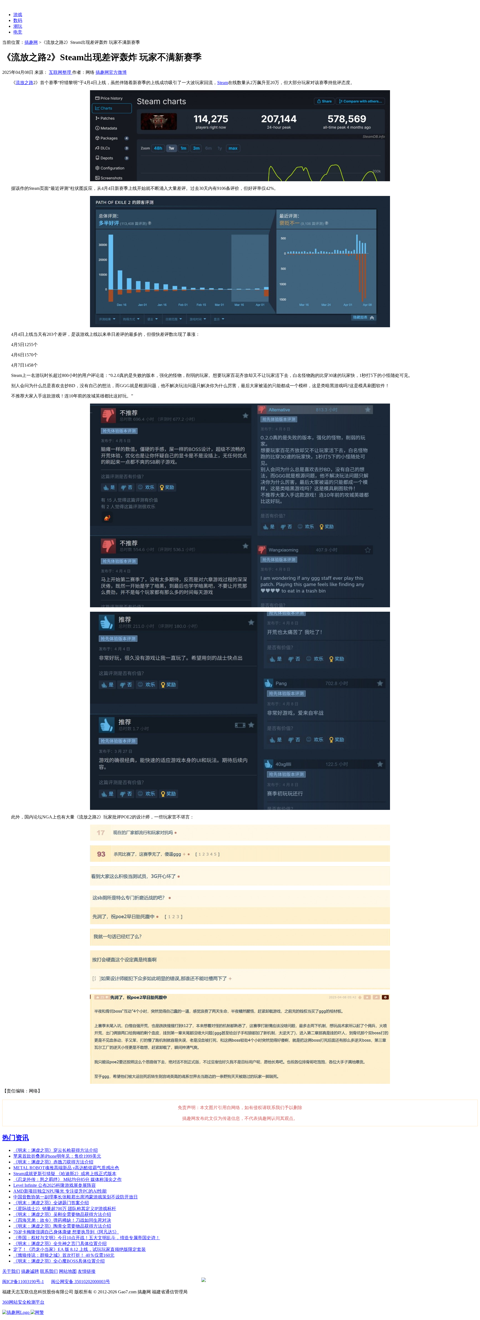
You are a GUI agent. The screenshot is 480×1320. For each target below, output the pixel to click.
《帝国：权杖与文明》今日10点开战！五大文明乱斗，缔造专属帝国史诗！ (86, 1237)
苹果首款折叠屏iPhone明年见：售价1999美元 (57, 1156)
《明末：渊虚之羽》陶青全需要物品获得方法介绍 (62, 1226)
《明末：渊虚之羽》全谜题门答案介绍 (51, 1202)
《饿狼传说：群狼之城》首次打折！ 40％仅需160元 (63, 1255)
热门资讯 (15, 1137)
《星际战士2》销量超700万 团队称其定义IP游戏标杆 (64, 1208)
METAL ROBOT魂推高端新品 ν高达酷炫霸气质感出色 (66, 1167)
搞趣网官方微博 (111, 72)
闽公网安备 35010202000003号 (80, 1281)
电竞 (17, 32)
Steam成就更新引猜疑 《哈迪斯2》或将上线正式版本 (64, 1173)
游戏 (17, 14)
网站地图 (68, 1271)
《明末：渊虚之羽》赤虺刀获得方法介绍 (53, 1162)
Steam (222, 82)
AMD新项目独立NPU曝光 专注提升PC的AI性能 (60, 1191)
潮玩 (17, 26)
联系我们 (49, 1271)
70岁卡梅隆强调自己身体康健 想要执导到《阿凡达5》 (66, 1232)
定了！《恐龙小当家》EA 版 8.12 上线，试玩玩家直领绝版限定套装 (79, 1249)
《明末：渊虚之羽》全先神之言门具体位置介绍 (60, 1243)
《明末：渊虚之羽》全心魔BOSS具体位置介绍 (59, 1261)
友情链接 (87, 1271)
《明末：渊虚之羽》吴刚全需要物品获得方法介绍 (62, 1214)
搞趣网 (31, 42)
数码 (17, 20)
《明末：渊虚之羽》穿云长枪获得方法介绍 (55, 1150)
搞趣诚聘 (30, 1271)
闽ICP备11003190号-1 (23, 1281)
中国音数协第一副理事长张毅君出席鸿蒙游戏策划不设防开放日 (75, 1197)
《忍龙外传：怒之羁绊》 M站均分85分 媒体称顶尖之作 (67, 1179)
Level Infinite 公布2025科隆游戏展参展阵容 (54, 1185)
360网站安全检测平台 (23, 1302)
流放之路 (24, 82)
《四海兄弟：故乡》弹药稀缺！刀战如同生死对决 (62, 1220)
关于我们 (11, 1271)
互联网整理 (60, 72)
